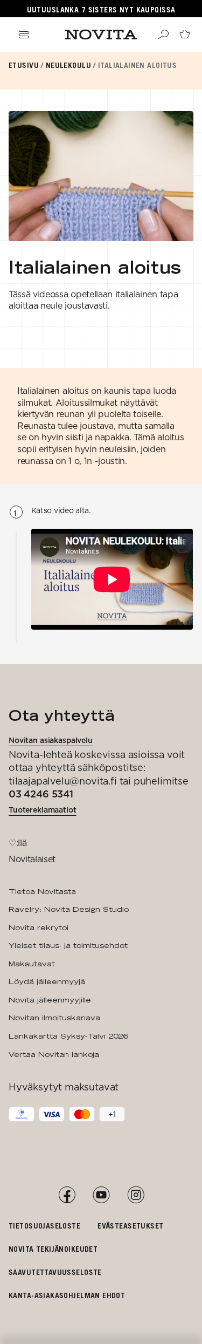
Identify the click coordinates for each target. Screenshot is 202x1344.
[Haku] (163, 34)
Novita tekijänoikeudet (53, 1248)
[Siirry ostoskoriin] (184, 34)
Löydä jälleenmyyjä (47, 981)
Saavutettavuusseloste (55, 1272)
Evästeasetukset (130, 1225)
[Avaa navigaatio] (24, 34)
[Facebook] (66, 1195)
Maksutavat (32, 963)
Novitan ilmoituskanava (54, 1017)
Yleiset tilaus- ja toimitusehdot (68, 945)
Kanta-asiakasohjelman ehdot (67, 1295)
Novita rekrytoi (38, 927)
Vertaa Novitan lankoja (54, 1054)
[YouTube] (101, 1195)
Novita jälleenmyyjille (50, 999)
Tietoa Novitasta (42, 891)
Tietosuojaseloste (44, 1225)
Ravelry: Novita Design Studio (69, 909)
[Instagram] (135, 1195)
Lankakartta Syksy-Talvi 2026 (68, 1036)
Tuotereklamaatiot (42, 810)
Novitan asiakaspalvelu (51, 740)
